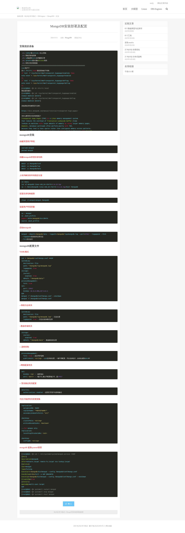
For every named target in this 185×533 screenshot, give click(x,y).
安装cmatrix (129, 43)
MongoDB (50, 16)
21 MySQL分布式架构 (133, 57)
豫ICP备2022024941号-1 (97, 526)
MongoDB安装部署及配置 (68, 26)
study (152, 3)
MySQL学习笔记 (18, 9)
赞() (70, 504)
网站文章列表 (162, 3)
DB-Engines (156, 9)
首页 (125, 9)
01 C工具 (128, 36)
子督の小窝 (129, 72)
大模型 (134, 9)
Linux (144, 9)
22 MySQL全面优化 (132, 50)
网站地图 (109, 526)
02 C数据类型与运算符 (133, 28)
